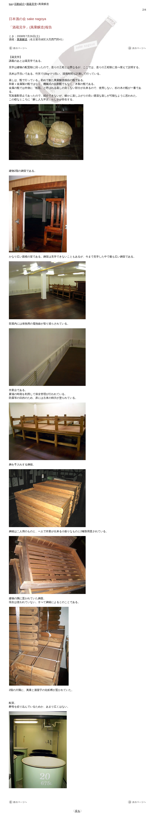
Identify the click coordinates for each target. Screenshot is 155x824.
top (11, 4)
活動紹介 (19, 4)
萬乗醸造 (22, 39)
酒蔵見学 (31, 4)
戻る (77, 811)
